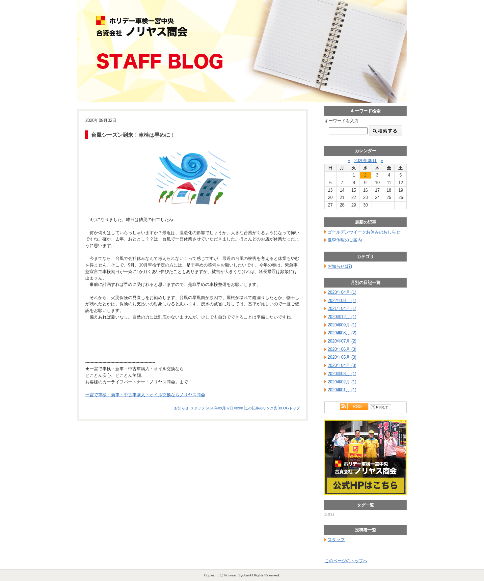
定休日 (329, 514)
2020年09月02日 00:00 (224, 408)
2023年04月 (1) (342, 292)
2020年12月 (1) (342, 316)
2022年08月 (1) (342, 300)
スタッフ (197, 408)
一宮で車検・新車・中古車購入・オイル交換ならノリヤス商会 (145, 394)
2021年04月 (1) (342, 308)
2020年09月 (365, 160)
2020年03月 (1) (342, 373)
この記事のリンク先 (261, 408)
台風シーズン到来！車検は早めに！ (133, 135)
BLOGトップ (289, 408)
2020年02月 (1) (342, 381)
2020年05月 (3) (342, 357)
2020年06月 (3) (342, 349)
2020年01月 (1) (342, 389)
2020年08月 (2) (342, 332)
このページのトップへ (346, 560)
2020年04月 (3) (342, 365)
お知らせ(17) (340, 266)
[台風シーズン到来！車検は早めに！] (192, 178)
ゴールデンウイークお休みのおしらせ (364, 232)
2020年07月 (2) (342, 341)
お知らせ (181, 408)
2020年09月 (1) (342, 324)
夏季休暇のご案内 (345, 239)
